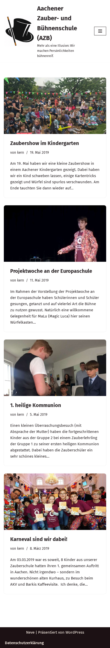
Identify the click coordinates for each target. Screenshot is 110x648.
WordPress (74, 632)
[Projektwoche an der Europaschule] (55, 233)
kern (20, 152)
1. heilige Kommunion (35, 405)
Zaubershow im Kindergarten (44, 143)
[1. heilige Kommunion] (55, 368)
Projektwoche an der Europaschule (51, 271)
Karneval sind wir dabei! (38, 539)
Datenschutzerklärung (24, 643)
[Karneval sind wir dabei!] (55, 501)
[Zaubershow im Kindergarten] (55, 106)
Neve (30, 632)
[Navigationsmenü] (100, 31)
